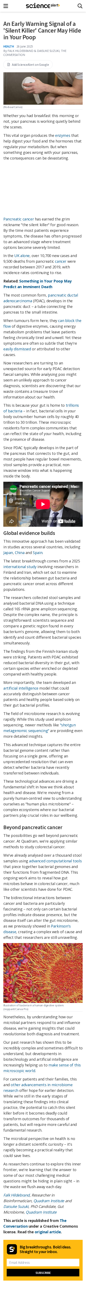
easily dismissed (17, 348)
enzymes (62, 135)
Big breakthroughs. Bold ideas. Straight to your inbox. (45, 1249)
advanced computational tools (55, 860)
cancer (60, 261)
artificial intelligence (20, 688)
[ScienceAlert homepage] (43, 6)
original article (48, 1231)
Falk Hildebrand (16, 1195)
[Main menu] (7, 6)
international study (19, 566)
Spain (37, 552)
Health (8, 46)
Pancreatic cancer (18, 219)
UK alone (22, 255)
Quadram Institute (48, 1200)
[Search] (80, 6)
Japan (8, 552)
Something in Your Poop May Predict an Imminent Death (37, 283)
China (19, 552)
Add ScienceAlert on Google (30, 64)
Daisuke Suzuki (15, 1206)
